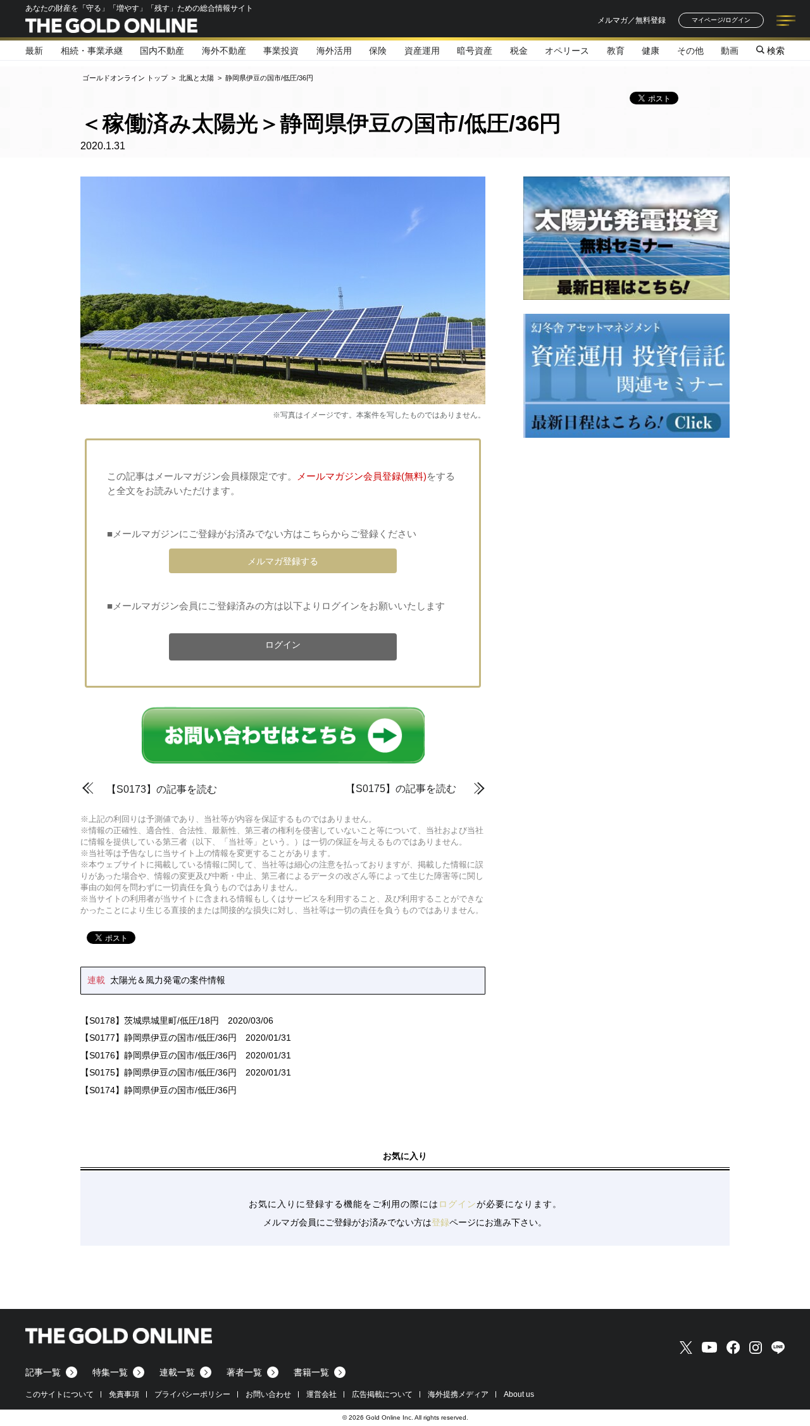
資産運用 (422, 51)
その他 (690, 51)
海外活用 (334, 51)
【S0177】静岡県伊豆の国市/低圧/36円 (158, 1037)
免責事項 (124, 1394)
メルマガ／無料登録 (631, 20)
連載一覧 (177, 1372)
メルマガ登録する (282, 561)
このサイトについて (59, 1394)
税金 (519, 51)
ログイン (283, 645)
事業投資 (281, 51)
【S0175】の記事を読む (401, 788)
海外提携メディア (458, 1394)
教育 (616, 51)
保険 (378, 51)
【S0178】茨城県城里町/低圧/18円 (149, 1020)
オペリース (567, 51)
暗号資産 (474, 51)
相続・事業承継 (92, 51)
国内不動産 (162, 51)
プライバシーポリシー (192, 1394)
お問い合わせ (268, 1394)
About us (519, 1394)
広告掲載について (382, 1394)
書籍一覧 (311, 1372)
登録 (440, 1222)
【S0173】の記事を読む (161, 789)
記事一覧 (43, 1372)
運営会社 (321, 1394)
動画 (729, 51)
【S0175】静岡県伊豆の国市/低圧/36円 (158, 1072)
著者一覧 (244, 1372)
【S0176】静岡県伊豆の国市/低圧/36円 (158, 1055)
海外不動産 (224, 51)
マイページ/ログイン (721, 19)
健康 (650, 51)
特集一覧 (110, 1372)
